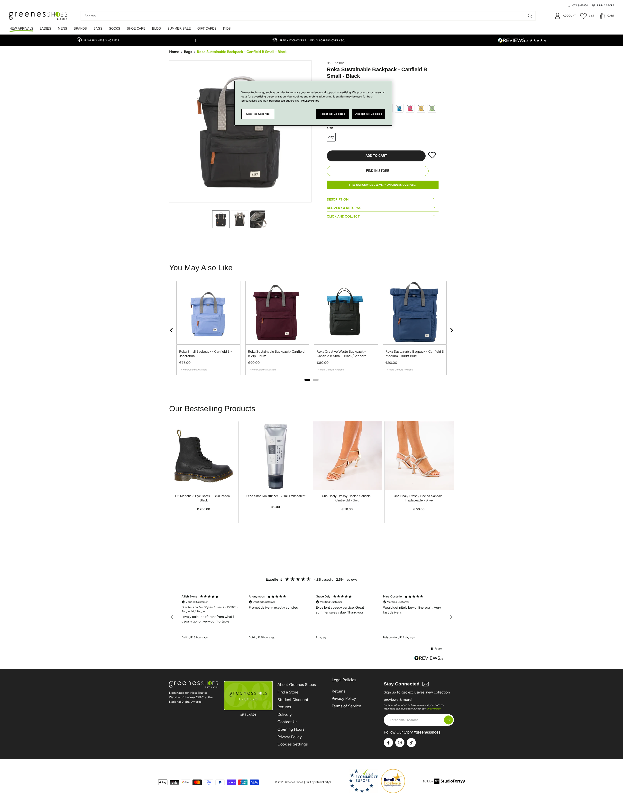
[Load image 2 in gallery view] (239, 219)
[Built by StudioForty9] (444, 782)
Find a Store (287, 692)
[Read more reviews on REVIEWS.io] (428, 658)
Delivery (284, 714)
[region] (311, 330)
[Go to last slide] (171, 330)
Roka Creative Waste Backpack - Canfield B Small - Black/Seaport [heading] (341, 354)
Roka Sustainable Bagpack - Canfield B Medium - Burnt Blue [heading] (414, 354)
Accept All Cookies (368, 113)
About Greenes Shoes (296, 684)
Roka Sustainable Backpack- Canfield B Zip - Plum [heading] (276, 354)
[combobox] (304, 15)
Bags (188, 51)
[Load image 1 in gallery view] (220, 219)
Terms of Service (346, 706)
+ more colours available (194, 369)
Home (174, 51)
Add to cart (376, 156)
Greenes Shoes (294, 782)
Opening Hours (290, 729)
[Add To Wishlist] (432, 157)
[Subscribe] (448, 719)
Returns (284, 707)
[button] (172, 617)
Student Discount (292, 699)
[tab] (307, 380)
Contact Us (287, 721)
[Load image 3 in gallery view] (258, 219)
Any (331, 137)
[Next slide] (451, 330)
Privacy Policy (289, 737)
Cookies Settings (292, 744)
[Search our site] (530, 16)
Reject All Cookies (332, 113)
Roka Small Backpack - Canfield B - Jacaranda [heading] (205, 354)
